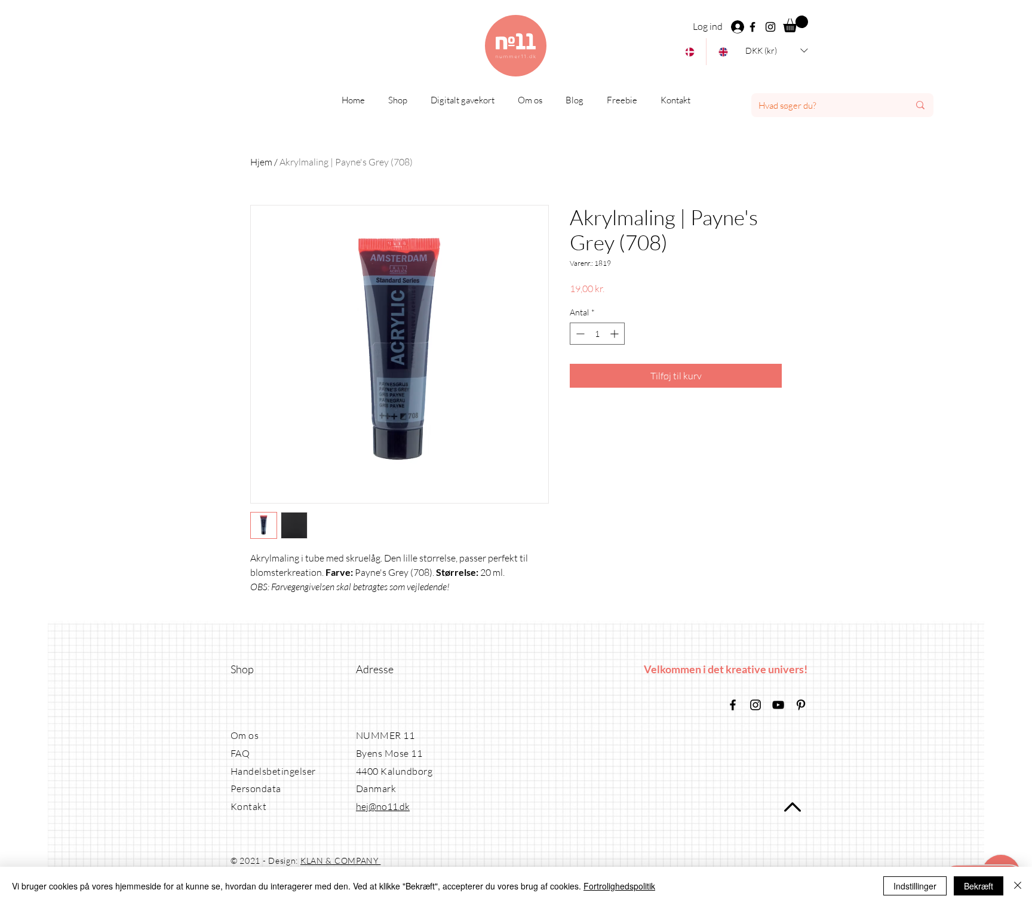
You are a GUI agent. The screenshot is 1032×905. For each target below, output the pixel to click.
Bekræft (978, 886)
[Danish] (689, 51)
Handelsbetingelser (273, 771)
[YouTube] (778, 705)
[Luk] (1017, 885)
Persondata (256, 788)
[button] (795, 24)
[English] (722, 51)
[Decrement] (579, 333)
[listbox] (776, 50)
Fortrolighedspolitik (619, 886)
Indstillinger (914, 886)
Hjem (261, 162)
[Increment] (615, 333)
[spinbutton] (597, 333)
